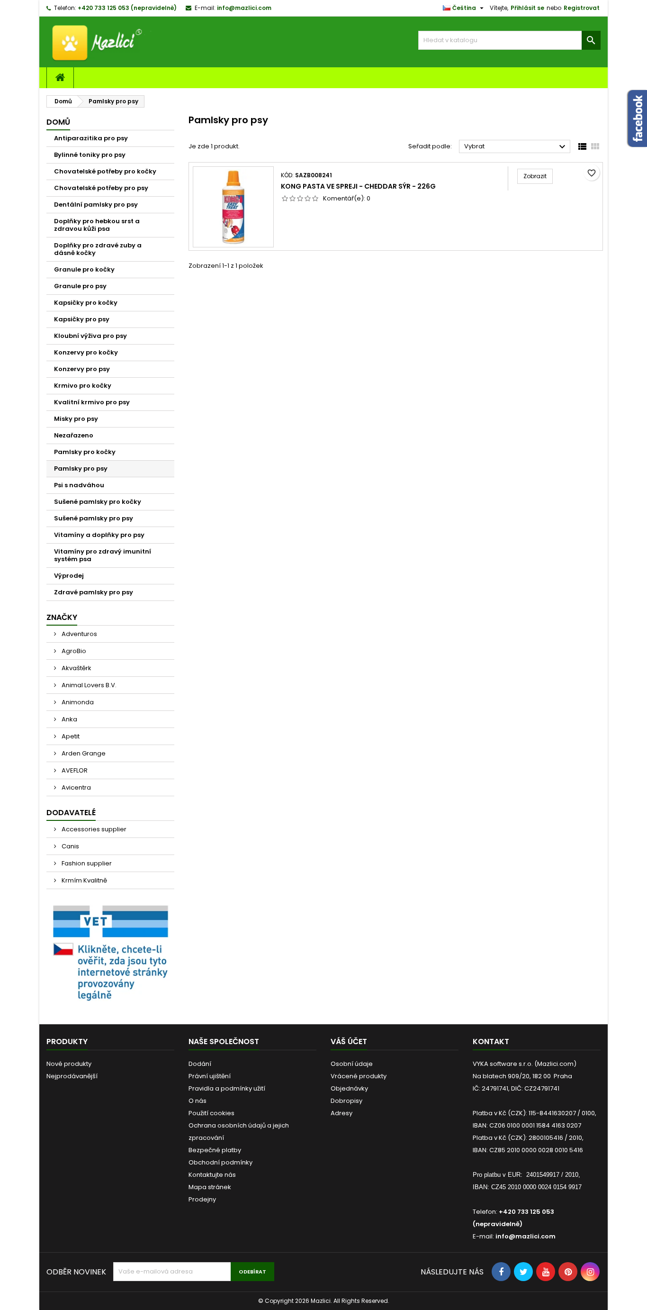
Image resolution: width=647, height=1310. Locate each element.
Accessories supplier (93, 829)
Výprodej (69, 575)
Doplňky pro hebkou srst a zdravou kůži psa (97, 225)
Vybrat (516, 147)
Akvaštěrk (75, 668)
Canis (69, 846)
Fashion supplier (86, 863)
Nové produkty (68, 1063)
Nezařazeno (73, 435)
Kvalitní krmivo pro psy (92, 402)
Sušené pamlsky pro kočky (97, 501)
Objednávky (349, 1088)
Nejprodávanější (72, 1076)
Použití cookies (211, 1113)
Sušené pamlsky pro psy (93, 518)
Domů (58, 122)
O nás (198, 1100)
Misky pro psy (76, 418)
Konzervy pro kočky (86, 352)
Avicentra (75, 787)
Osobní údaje (352, 1063)
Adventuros (78, 633)
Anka (68, 719)
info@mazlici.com (244, 8)
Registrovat (582, 8)
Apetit (70, 736)
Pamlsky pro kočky (85, 451)
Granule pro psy (80, 286)
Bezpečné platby (215, 1150)
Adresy (341, 1113)
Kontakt (491, 1041)
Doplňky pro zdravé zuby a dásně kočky (98, 249)
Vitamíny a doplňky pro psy (99, 534)
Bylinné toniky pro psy (90, 154)
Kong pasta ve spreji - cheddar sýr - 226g (358, 186)
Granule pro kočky (84, 269)
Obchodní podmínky (220, 1162)
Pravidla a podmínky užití (227, 1088)
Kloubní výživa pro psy (90, 335)
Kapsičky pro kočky (85, 302)
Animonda (77, 702)
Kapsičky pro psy (81, 319)
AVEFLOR (74, 770)
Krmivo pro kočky (82, 385)
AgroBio (73, 650)
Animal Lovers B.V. (88, 685)
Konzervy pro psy (82, 368)
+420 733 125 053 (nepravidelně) (127, 8)
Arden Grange (83, 753)
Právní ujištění (210, 1076)
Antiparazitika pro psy (91, 138)
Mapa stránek (210, 1187)
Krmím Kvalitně (83, 880)
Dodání (200, 1063)
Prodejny (202, 1199)
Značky (61, 617)
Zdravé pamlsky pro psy (93, 592)
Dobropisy (346, 1100)
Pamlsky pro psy (81, 468)
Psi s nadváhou (79, 485)
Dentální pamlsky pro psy (96, 204)
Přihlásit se (527, 8)
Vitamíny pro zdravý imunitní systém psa (102, 555)
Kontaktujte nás (212, 1174)
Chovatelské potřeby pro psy (101, 187)
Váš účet (349, 1041)
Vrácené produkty (358, 1076)
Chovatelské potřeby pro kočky (105, 171)
